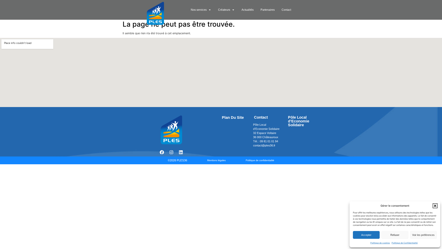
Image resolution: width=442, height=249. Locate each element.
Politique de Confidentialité (405, 243)
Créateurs (224, 9)
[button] (435, 206)
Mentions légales (216, 160)
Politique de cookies (380, 243)
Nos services (199, 9)
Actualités (248, 9)
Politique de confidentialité (260, 160)
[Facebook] (161, 152)
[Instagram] (171, 152)
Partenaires (268, 9)
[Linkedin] (180, 152)
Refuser (394, 234)
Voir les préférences (423, 234)
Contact (286, 9)
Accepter (366, 234)
